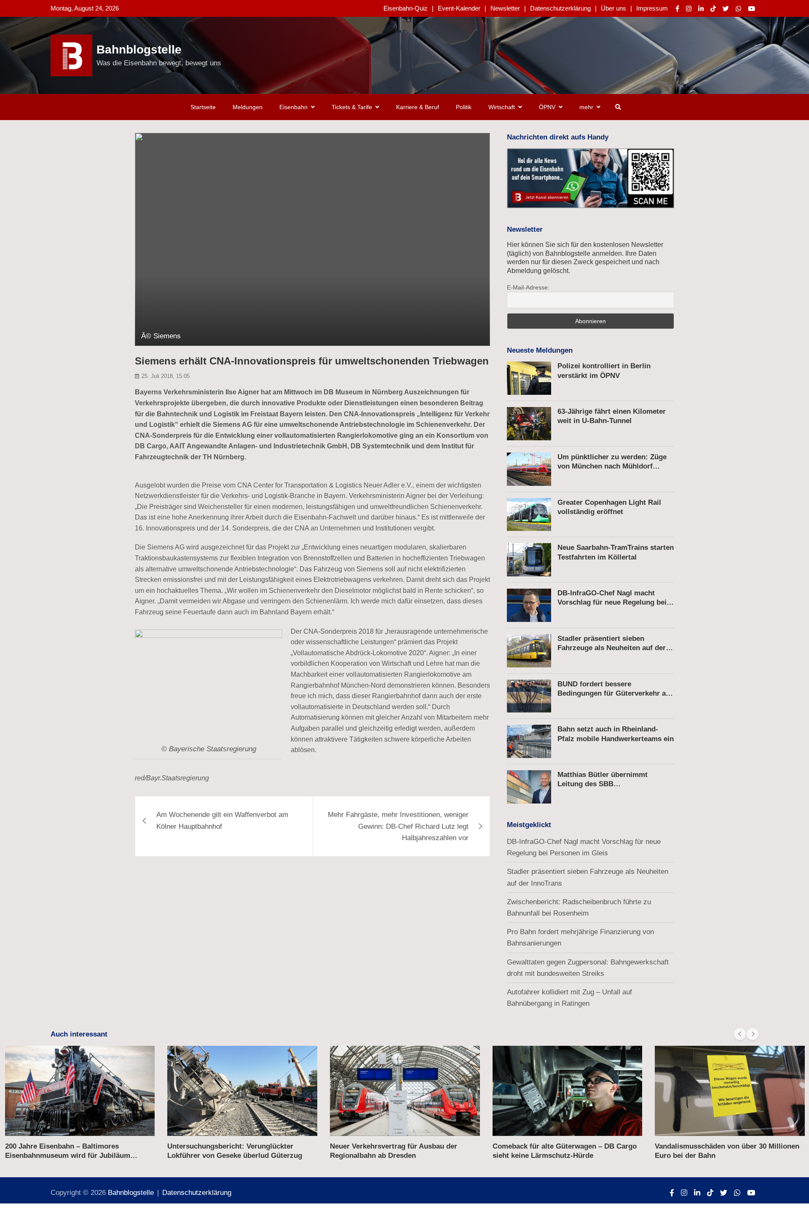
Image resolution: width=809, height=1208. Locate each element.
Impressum (652, 8)
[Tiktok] (713, 9)
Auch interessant (79, 1034)
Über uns (613, 8)
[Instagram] (689, 9)
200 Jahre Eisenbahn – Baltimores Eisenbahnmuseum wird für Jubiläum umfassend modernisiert (67, 1155)
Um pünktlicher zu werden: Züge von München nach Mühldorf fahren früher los (612, 466)
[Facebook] (677, 9)
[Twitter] (725, 9)
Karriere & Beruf (417, 107)
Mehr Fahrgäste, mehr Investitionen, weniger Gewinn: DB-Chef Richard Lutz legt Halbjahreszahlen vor (398, 826)
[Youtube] (751, 9)
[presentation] (740, 1034)
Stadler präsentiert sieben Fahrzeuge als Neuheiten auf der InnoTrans (611, 648)
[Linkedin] (701, 9)
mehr (586, 107)
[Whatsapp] (738, 9)
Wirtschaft (501, 107)
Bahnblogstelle (139, 49)
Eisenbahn (293, 107)
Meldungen (248, 107)
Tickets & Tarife (352, 107)
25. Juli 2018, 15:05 (166, 376)
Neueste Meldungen (540, 350)
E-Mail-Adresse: (528, 287)
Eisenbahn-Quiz (405, 8)
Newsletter (505, 8)
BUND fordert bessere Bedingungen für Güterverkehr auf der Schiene (614, 693)
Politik (463, 107)
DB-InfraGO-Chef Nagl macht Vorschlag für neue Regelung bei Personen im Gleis (612, 602)
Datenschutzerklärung (560, 8)
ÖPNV (547, 107)
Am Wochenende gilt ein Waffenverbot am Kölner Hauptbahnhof (222, 820)
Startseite (203, 107)
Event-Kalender (459, 8)
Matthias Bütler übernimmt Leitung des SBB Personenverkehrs (602, 784)
